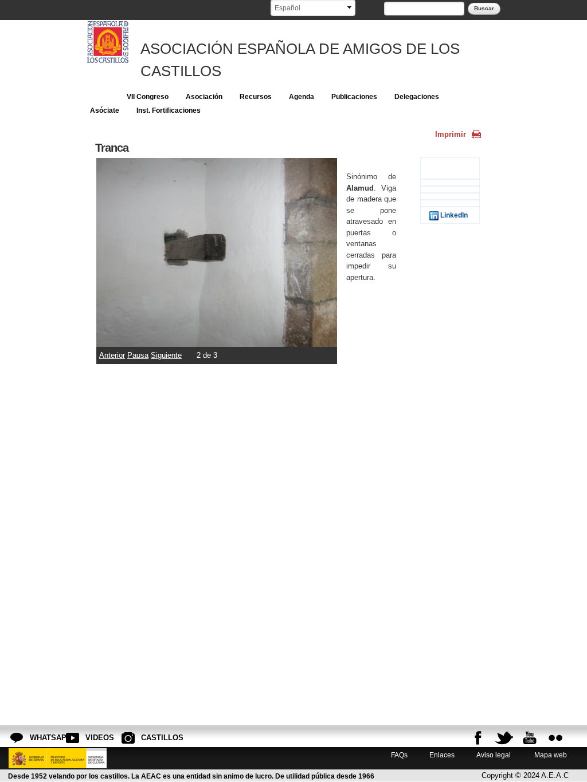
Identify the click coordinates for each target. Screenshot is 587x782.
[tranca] (216, 341)
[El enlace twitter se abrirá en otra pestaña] (504, 738)
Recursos (256, 97)
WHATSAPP (39, 737)
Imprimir (450, 134)
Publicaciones (354, 97)
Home (99, 97)
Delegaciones (416, 97)
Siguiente (166, 355)
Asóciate (104, 110)
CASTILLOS (150, 737)
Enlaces (442, 755)
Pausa (137, 355)
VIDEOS (94, 737)
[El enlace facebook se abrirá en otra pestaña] (478, 738)
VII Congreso (148, 97)
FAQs (399, 755)
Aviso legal (493, 755)
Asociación (204, 97)
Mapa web (550, 755)
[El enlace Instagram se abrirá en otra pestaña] (555, 738)
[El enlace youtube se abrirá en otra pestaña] (530, 738)
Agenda (301, 97)
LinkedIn (453, 215)
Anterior (112, 355)
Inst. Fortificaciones (168, 110)
